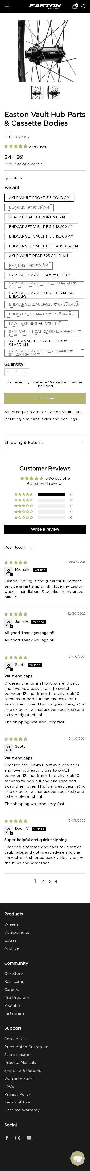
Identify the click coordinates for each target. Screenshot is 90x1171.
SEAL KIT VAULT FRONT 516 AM (37, 217)
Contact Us (14, 1039)
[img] (15, 562)
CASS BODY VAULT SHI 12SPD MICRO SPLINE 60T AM (41, 353)
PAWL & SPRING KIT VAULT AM (36, 324)
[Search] (83, 6)
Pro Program (16, 998)
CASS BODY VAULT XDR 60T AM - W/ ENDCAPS (41, 295)
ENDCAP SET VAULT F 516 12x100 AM (41, 227)
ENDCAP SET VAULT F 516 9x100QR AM (43, 246)
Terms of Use (17, 1102)
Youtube (12, 1005)
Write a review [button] (45, 529)
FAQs (9, 1086)
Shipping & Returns (22, 1071)
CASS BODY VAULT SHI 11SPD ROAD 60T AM (44, 285)
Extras (10, 940)
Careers (11, 990)
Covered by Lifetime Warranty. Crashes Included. (45, 384)
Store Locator (17, 1055)
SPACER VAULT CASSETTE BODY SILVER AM (38, 343)
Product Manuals (20, 1063)
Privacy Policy (17, 1094)
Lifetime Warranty (22, 1110)
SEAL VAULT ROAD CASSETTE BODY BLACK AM (41, 333)
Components (16, 932)
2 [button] (43, 881)
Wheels (11, 924)
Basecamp (14, 982)
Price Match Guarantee (26, 1047)
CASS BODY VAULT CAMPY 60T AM (40, 275)
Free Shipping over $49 (23, 164)
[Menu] (6, 6)
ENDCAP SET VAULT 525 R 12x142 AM (41, 314)
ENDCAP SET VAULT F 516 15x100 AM (41, 236)
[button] (16, 146)
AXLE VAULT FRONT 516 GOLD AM (39, 198)
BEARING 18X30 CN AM (29, 207)
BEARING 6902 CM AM (28, 265)
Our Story (13, 974)
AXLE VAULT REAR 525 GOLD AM (38, 256)
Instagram (14, 1013)
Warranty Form (19, 1079)
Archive (11, 948)
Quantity (14, 364)
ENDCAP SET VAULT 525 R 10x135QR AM (44, 304)
